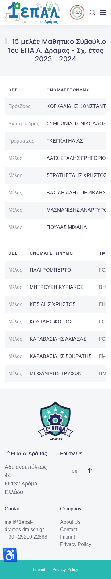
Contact (68, 529)
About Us (70, 522)
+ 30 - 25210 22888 (26, 536)
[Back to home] (32, 12)
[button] (92, 12)
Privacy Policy (75, 544)
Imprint (67, 536)
